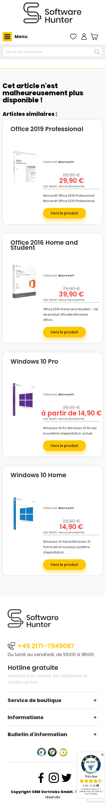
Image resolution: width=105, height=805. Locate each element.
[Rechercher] (97, 52)
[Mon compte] (84, 37)
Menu (21, 37)
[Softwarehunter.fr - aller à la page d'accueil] (52, 15)
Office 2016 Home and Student (44, 245)
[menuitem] (14, 37)
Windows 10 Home (38, 476)
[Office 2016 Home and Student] (24, 286)
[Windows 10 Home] (24, 518)
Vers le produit (64, 213)
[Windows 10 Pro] (24, 405)
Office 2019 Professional (46, 130)
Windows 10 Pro (34, 362)
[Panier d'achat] (94, 37)
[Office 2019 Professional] (24, 172)
